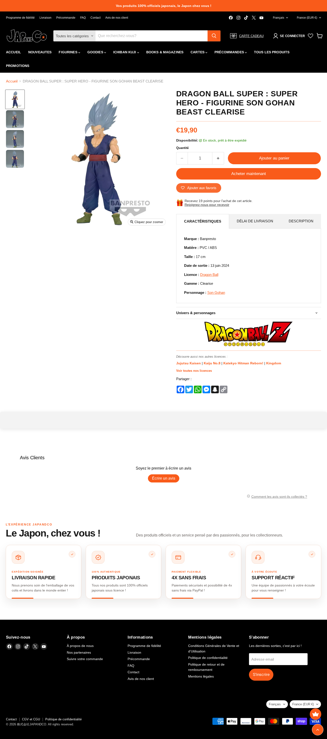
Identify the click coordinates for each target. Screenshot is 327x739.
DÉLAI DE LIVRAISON (255, 221)
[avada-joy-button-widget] (315, 714)
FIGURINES (68, 52)
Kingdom (273, 363)
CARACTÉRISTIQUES (202, 221)
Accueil (11, 81)
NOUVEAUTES (39, 52)
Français (278, 17)
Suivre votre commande (85, 659)
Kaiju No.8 (212, 363)
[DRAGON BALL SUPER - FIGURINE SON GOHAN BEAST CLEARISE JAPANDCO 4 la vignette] (15, 158)
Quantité (182, 148)
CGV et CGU (31, 719)
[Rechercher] (214, 35)
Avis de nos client (116, 17)
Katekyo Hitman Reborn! (243, 363)
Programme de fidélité (20, 17)
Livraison (45, 17)
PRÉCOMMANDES (229, 52)
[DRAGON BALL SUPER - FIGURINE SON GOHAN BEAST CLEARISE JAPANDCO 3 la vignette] (15, 139)
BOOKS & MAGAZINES (164, 52)
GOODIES (95, 52)
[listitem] (43, 572)
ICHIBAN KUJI (125, 52)
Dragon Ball (209, 275)
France (307, 17)
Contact (95, 17)
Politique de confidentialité (208, 658)
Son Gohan (216, 292)
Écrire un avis (163, 478)
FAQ (83, 17)
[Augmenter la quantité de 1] (218, 158)
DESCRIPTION (301, 221)
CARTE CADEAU (251, 36)
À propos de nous (80, 646)
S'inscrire (261, 674)
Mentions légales (201, 676)
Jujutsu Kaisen (189, 363)
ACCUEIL (13, 52)
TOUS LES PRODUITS (271, 52)
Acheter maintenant (248, 173)
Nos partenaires (79, 652)
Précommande (65, 17)
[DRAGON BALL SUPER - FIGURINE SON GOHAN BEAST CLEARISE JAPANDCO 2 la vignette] (15, 119)
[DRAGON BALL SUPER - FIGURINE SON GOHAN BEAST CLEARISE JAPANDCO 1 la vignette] (15, 99)
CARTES (198, 52)
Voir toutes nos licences (194, 370)
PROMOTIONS (17, 66)
